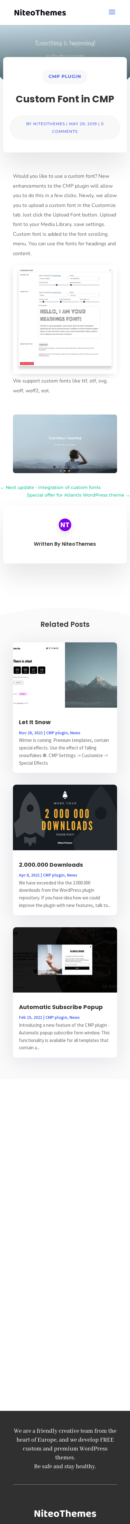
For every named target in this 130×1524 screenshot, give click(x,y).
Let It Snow (35, 722)
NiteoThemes (49, 123)
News (75, 733)
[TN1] (65, 471)
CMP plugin (65, 76)
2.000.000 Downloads (51, 865)
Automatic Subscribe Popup (61, 1007)
